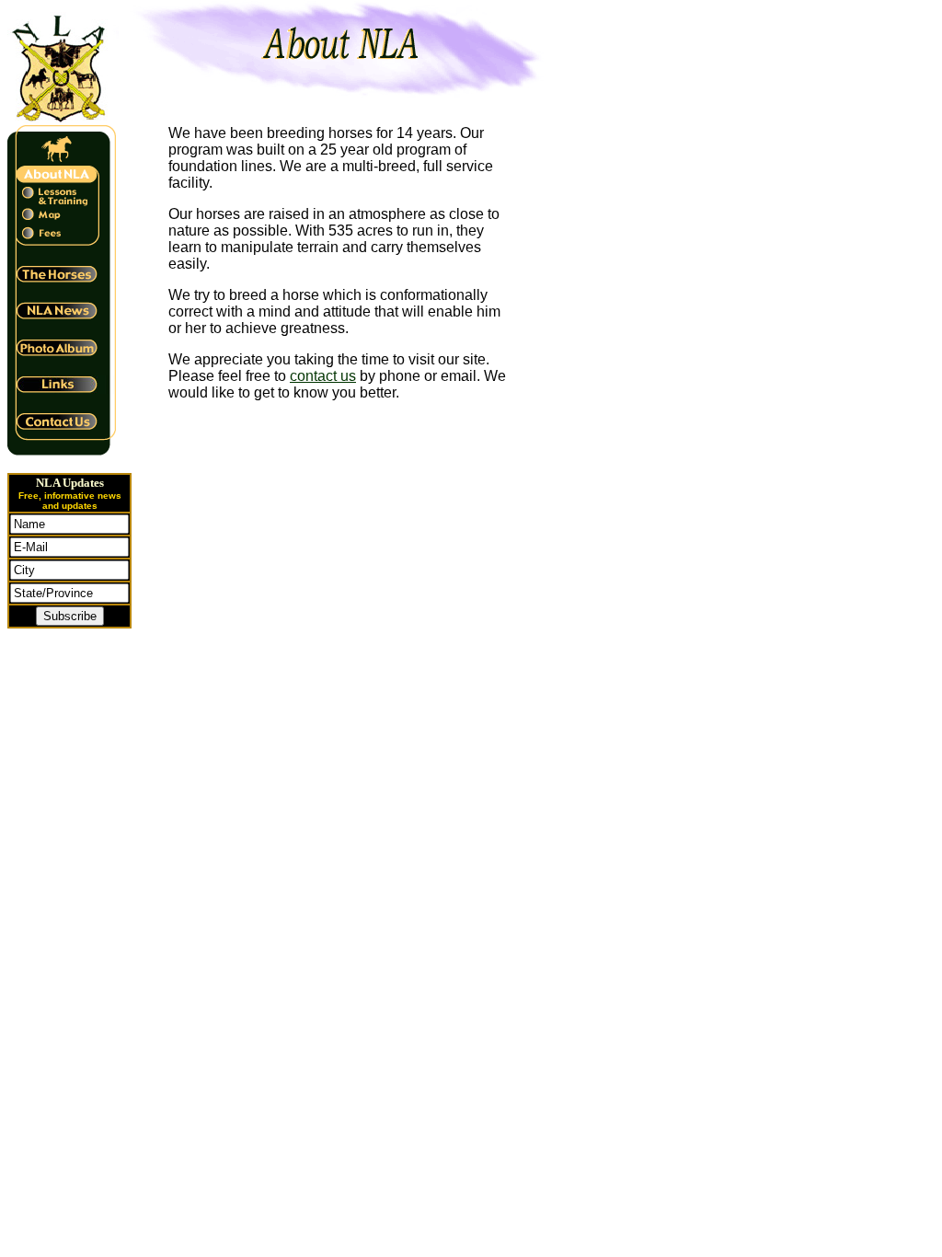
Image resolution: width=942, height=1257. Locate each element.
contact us (323, 376)
